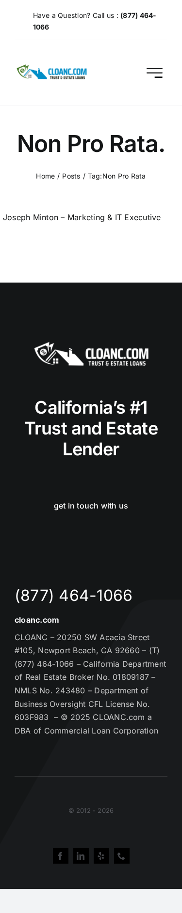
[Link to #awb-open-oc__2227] (155, 73)
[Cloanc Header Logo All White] (91, 344)
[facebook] (60, 856)
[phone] (122, 856)
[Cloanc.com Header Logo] (52, 68)
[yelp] (101, 856)
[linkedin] (81, 856)
